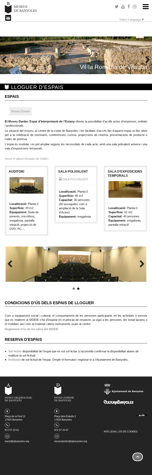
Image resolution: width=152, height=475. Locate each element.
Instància (14, 359)
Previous (6, 60)
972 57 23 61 (12, 430)
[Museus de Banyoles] (21, 7)
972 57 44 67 (61, 430)
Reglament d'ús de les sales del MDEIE (31, 329)
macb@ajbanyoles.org (17, 441)
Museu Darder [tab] (20, 111)
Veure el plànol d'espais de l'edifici (26, 158)
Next (146, 60)
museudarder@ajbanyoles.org (70, 441)
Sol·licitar (15, 351)
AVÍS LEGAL (110, 431)
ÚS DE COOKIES (128, 431)
